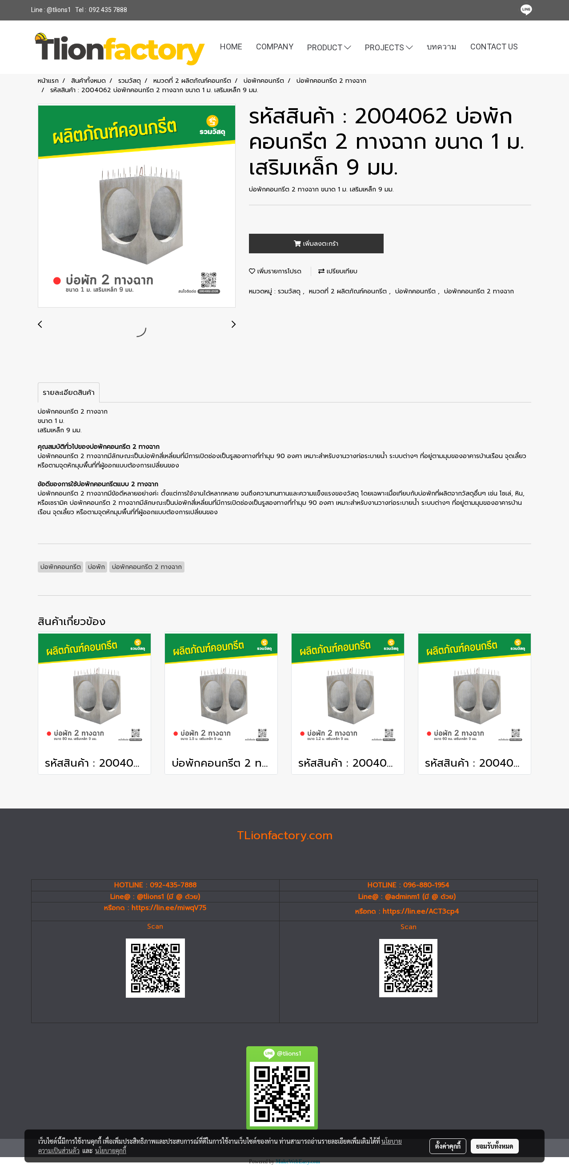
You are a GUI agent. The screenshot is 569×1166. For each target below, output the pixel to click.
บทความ (442, 46)
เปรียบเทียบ (341, 271)
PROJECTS (385, 47)
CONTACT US (494, 46)
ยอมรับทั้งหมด (494, 1146)
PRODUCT (325, 47)
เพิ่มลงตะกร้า (319, 243)
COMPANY (274, 46)
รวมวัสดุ (290, 291)
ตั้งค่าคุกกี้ (448, 1146)
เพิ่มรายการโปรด (278, 271)
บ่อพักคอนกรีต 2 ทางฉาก (479, 291)
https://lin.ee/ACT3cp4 (421, 911)
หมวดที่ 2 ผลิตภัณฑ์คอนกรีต (349, 291)
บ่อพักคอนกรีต (416, 291)
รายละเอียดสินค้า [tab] (69, 392)
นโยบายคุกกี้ (110, 1150)
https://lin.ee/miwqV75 (169, 908)
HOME (231, 46)
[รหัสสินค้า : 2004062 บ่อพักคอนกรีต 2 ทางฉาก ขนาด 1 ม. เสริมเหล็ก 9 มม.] (136, 206)
